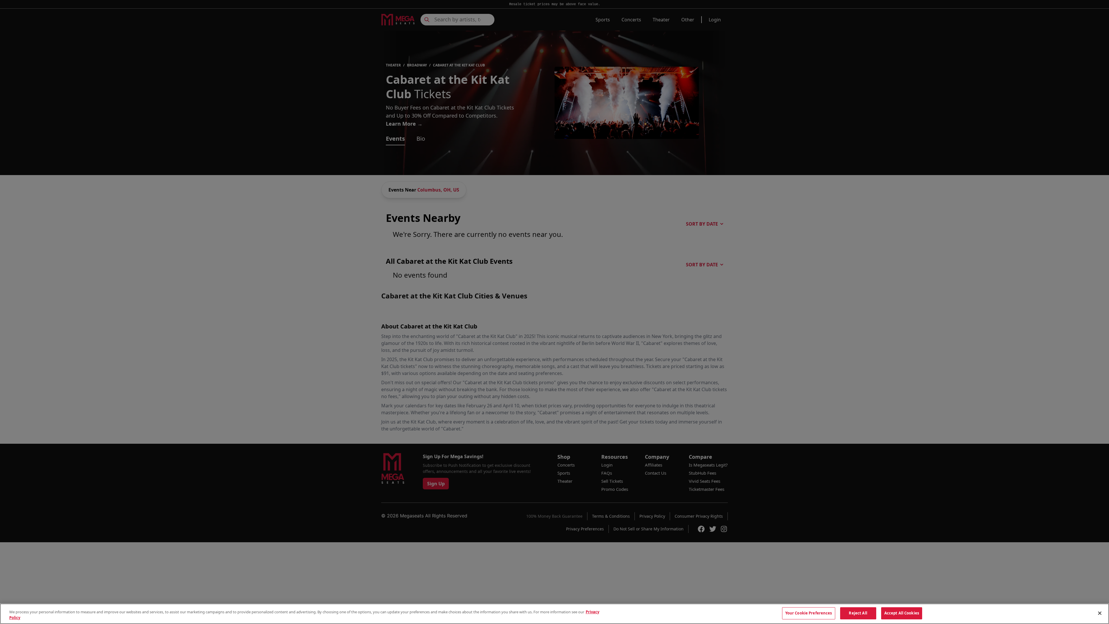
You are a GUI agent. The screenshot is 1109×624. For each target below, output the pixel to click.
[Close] (1099, 613)
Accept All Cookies (901, 613)
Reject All (858, 613)
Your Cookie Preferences (808, 613)
